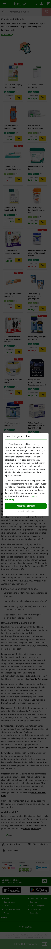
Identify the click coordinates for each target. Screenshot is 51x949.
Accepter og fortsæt (26, 506)
